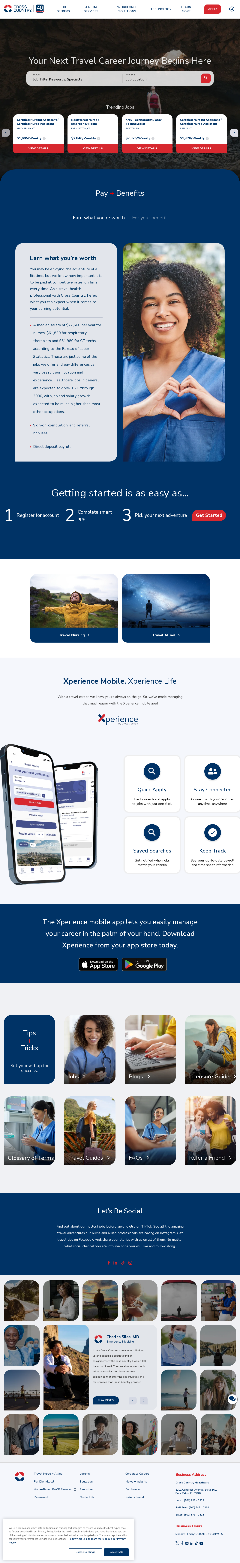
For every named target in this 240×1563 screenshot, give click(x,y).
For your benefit (149, 217)
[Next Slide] (144, 1400)
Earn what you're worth (99, 217)
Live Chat (232, 1399)
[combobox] (161, 79)
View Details (38, 148)
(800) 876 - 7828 (194, 1514)
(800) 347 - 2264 (199, 1507)
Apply (212, 9)
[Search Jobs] (206, 78)
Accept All (116, 1552)
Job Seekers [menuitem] (63, 9)
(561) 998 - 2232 (194, 1500)
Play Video (106, 1400)
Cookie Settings (85, 1552)
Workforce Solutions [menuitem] (127, 9)
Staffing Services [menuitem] (91, 9)
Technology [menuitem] (160, 9)
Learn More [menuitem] (186, 9)
